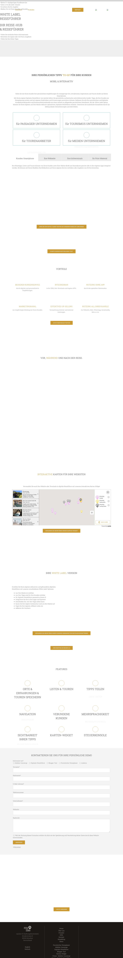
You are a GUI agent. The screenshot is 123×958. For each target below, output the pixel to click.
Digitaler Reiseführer (61, 949)
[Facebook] (91, 927)
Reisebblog (61, 939)
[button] (5, 15)
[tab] (25, 157)
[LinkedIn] (100, 927)
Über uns (61, 931)
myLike (109, 526)
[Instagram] (97, 927)
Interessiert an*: (18, 761)
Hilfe (61, 935)
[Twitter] (94, 927)
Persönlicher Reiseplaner (61, 945)
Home (61, 928)
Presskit (61, 933)
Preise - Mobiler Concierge (61, 956)
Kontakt (61, 937)
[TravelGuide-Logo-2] (61, 63)
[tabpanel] (61, 192)
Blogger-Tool (61, 951)
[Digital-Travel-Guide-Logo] (61, 882)
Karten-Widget (61, 954)
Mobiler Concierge (61, 947)
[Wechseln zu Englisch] (99, 10)
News (61, 941)
